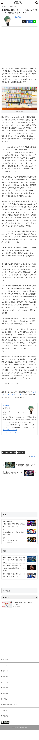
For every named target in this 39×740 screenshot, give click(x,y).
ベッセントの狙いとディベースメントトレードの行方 (14, 541)
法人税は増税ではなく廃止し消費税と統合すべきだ (14, 533)
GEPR (5, 665)
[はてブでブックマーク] (31, 21)
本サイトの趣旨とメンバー (11, 704)
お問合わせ (6, 699)
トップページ (7, 659)
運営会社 (5, 710)
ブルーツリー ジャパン (11, 432)
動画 (4, 515)
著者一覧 (5, 671)
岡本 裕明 (18, 17)
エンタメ (6, 452)
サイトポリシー (7, 682)
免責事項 (5, 716)
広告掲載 (5, 693)
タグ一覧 (5, 676)
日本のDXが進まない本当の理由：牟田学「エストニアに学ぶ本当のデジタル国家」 (14, 560)
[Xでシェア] (24, 21)
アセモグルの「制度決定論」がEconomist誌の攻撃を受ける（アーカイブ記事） (14, 568)
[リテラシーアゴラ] (7, 604)
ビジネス (13, 452)
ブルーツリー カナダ (10, 430)
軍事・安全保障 (7, 521)
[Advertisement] (19, 46)
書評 (4, 551)
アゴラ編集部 (16, 607)
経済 (4, 530)
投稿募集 (5, 688)
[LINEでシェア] (34, 21)
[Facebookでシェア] (27, 21)
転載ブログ (22, 452)
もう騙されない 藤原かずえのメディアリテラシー (25, 603)
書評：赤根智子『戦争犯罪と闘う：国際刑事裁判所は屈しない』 (14, 575)
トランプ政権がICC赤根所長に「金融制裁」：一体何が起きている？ (14, 525)
